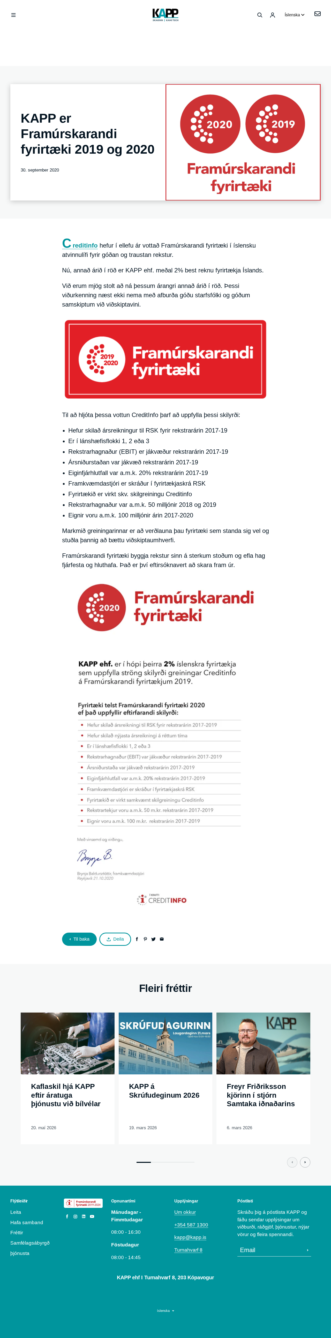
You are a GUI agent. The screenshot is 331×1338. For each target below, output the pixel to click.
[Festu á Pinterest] (145, 939)
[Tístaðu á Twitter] (153, 939)
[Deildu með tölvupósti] (162, 939)
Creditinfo (80, 245)
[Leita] (260, 15)
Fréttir (16, 1232)
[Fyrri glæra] (292, 1162)
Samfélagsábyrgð (30, 1243)
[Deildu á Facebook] (137, 939)
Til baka (81, 939)
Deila (118, 939)
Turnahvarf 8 (188, 1250)
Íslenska (293, 15)
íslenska (163, 1311)
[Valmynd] (13, 15)
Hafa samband (26, 1222)
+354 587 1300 (191, 1225)
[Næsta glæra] (305, 1162)
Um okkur (185, 1212)
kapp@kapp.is (190, 1237)
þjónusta (19, 1253)
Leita (15, 1212)
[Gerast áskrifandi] (308, 1250)
